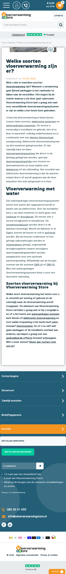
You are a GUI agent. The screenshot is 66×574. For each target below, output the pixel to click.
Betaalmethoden (29, 537)
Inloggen (6, 429)
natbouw (11, 217)
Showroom (8, 390)
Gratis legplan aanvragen (17, 452)
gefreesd (50, 233)
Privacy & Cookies (49, 555)
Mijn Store (16, 5)
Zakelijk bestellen (11, 401)
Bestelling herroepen (13, 441)
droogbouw (26, 217)
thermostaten (24, 326)
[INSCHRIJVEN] (40, 466)
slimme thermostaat (42, 137)
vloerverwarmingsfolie (19, 161)
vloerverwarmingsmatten (20, 153)
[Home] (6, 5)
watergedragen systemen (20, 126)
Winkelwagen (59, 5)
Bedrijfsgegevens (11, 415)
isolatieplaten (14, 245)
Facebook (4, 524)
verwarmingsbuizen (17, 225)
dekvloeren (12, 169)
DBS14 (38, 265)
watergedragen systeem (45, 314)
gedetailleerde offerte (19, 338)
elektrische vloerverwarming (39, 318)
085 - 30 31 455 (26, 5)
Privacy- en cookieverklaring (13, 493)
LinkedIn (10, 524)
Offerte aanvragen (59, 17)
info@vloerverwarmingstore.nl (27, 516)
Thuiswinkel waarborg (53, 537)
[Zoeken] (60, 24)
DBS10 (51, 265)
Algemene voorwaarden (27, 555)
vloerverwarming (15, 87)
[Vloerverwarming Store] (18, 15)
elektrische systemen (44, 122)
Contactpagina (10, 376)
